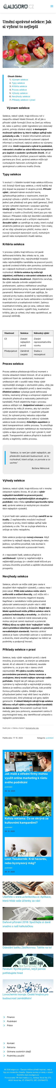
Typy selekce (18, 83)
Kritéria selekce (19, 86)
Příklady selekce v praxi (23, 100)
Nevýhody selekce (21, 96)
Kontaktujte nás (32, 728)
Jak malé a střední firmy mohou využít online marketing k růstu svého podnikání (26, 778)
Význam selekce (20, 79)
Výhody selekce (19, 93)
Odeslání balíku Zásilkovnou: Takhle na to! (27, 947)
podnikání (49, 738)
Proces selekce (19, 89)
